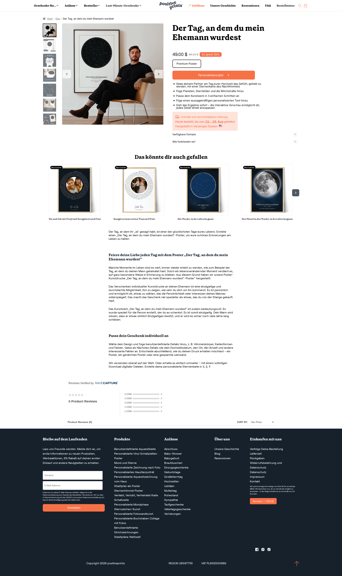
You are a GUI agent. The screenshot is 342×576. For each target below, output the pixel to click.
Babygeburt (171, 458)
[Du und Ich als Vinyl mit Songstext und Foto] (74, 214)
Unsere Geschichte (223, 5)
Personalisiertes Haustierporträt (134, 472)
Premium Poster (187, 63)
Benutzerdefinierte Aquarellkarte (135, 449)
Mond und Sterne (125, 462)
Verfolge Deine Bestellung (266, 449)
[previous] (46, 192)
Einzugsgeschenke (176, 467)
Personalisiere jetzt (211, 75)
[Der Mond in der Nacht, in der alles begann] (267, 214)
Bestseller (91, 5)
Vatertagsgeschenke (177, 509)
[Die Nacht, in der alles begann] (203, 214)
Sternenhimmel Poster (128, 490)
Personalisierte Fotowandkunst (133, 513)
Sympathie (171, 499)
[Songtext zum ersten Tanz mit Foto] (138, 214)
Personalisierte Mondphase (131, 504)
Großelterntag (173, 476)
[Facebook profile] (258, 550)
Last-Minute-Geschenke (122, 5)
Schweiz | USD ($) (263, 501)
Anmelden (73, 507)
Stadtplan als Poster (127, 486)
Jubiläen (169, 486)
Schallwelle (121, 499)
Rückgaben (257, 458)
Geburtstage (172, 472)
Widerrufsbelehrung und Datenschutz (266, 465)
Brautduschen (173, 462)
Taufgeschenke (174, 504)
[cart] (305, 5)
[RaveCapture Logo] (105, 383)
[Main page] (171, 5)
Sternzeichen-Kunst (127, 509)
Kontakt (255, 481)
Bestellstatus (285, 5)
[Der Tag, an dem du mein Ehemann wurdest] (113, 74)
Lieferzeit (256, 453)
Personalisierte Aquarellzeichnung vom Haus (135, 479)
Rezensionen (250, 5)
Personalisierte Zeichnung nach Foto (137, 467)
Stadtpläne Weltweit (127, 536)
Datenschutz (258, 472)
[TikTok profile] (270, 550)
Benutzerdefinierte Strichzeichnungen (126, 530)
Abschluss (171, 449)
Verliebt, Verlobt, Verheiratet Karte (136, 495)
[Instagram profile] (264, 550)
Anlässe (70, 5)
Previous (67, 74)
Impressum (257, 476)
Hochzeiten (171, 481)
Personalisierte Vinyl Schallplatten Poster (135, 456)
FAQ (268, 5)
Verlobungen (172, 513)
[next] (295, 192)
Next (158, 74)
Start (50, 18)
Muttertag (170, 490)
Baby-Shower (173, 453)
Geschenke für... (45, 5)
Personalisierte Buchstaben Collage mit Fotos (136, 521)
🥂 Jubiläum (196, 5)
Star (57, 18)
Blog (217, 453)
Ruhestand (171, 495)
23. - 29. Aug (214, 121)
